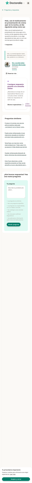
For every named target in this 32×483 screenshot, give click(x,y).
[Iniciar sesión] (28, 3)
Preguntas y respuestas (11, 10)
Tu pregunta (11, 184)
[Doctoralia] (14, 2)
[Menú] (24, 3)
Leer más (13, 474)
